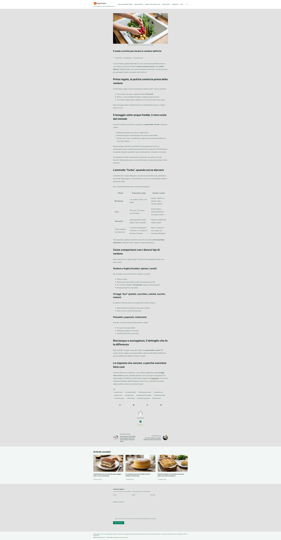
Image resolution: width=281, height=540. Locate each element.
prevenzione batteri (119, 398)
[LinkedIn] (161, 405)
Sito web (153, 495)
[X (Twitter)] (133, 405)
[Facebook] (120, 405)
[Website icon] (140, 421)
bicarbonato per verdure (144, 392)
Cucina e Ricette (139, 58)
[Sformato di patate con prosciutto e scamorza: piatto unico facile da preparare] (173, 463)
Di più (181, 4)
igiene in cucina (118, 395)
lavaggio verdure (129, 395)
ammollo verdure (118, 392)
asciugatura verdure (130, 392)
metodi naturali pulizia (159, 395)
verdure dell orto (156, 398)
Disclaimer (116, 537)
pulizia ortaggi (130, 398)
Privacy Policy (124, 537)
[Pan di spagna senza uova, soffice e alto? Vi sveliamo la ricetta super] (140, 463)
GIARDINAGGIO (175, 4)
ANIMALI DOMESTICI (138, 4)
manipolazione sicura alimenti (143, 395)
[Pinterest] (147, 405)
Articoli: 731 (140, 424)
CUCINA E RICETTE (166, 4)
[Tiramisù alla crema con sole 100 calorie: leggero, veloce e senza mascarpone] (108, 463)
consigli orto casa (158, 392)
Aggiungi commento (118, 502)
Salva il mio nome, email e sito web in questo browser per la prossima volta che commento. (136, 518)
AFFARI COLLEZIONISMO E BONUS (125, 4)
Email (133, 495)
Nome (115, 495)
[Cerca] (187, 4)
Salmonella (155, 378)
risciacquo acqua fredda (143, 398)
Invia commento (119, 522)
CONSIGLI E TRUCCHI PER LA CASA (152, 4)
